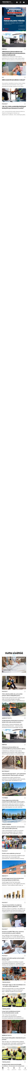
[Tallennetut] (20, 2)
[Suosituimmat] (17, 2)
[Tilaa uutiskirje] (23, 2)
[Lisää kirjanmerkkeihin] (25, 49)
